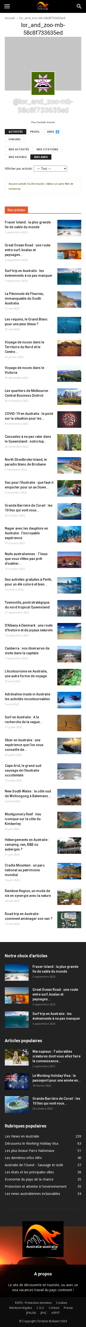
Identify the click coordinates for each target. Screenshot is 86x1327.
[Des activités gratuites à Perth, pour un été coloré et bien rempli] (69, 585)
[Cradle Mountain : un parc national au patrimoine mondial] (69, 871)
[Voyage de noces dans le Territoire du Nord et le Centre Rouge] (69, 348)
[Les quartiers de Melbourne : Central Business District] (69, 396)
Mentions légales (20, 1308)
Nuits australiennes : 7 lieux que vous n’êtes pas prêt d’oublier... (26, 558)
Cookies (61, 1303)
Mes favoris (18, 157)
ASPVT (55, 1313)
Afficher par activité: (19, 168)
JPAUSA (31, 1313)
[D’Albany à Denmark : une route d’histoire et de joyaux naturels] (69, 631)
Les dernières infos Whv (23, 1157)
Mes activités (19, 149)
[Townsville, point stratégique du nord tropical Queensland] (69, 608)
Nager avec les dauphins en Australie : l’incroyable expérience (26, 533)
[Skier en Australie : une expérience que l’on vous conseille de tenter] (69, 746)
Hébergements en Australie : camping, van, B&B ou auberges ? (27, 844)
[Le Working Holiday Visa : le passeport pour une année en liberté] (17, 1081)
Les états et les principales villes (29, 1172)
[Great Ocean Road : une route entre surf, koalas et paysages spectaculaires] (69, 251)
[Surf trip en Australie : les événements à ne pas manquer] (69, 276)
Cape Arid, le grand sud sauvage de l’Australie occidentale (23, 770)
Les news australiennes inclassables (32, 1193)
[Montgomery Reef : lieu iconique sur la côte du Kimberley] (69, 820)
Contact (54, 1308)
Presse (68, 1308)
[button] (79, 6)
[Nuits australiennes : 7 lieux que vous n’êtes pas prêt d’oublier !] (69, 560)
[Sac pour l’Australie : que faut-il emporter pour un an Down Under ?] (69, 488)
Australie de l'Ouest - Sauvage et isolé (34, 1165)
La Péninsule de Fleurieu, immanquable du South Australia (24, 298)
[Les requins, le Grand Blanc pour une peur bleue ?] (69, 325)
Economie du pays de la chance (29, 1179)
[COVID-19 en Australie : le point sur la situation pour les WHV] (69, 419)
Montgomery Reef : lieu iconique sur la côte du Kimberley (23, 819)
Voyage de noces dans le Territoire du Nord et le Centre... (24, 347)
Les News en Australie (22, 1136)
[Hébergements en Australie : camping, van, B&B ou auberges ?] (69, 845)
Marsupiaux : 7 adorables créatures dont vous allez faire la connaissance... (56, 1056)
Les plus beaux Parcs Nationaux (29, 1150)
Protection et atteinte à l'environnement (36, 1186)
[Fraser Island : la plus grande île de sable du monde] (69, 228)
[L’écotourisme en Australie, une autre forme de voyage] (69, 677)
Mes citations (47, 149)
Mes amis (41, 157)
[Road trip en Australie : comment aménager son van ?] (69, 919)
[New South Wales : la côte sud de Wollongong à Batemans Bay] (69, 797)
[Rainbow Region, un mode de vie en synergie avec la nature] (69, 896)
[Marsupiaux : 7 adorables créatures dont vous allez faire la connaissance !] (17, 1057)
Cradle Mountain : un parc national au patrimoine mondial (25, 870)
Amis (52, 131)
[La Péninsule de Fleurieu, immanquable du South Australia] (69, 299)
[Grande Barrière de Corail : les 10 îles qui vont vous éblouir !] (69, 511)
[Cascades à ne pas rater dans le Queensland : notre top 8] (69, 442)
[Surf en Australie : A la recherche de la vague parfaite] (69, 723)
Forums (15, 139)
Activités (16, 131)
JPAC (44, 1313)
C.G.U (40, 1308)
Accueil (10, 18)
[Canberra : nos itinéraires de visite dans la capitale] (69, 654)
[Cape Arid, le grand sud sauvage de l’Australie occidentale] (69, 771)
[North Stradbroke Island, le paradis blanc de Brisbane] (69, 465)
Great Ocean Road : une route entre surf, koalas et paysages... (27, 250)
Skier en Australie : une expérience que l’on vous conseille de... (24, 745)
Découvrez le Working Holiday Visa (31, 1143)
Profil (35, 131)
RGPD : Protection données (33, 1303)
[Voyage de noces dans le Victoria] (69, 373)
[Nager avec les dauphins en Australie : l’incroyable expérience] (69, 534)
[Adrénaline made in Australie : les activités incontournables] (69, 700)
